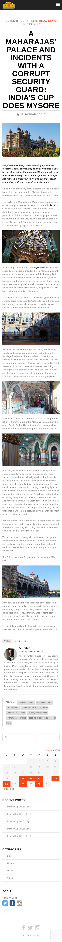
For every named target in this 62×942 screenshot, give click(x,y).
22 (31, 778)
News (52, 20)
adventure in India (26, 702)
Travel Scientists (35, 651)
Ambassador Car (29, 708)
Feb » (13, 789)
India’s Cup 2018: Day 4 (19, 821)
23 (39, 778)
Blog (43, 20)
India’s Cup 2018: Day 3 (19, 828)
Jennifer (28, 20)
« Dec (5, 789)
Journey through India (37, 713)
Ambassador (13, 708)
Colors (10, 863)
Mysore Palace (41, 267)
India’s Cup (52, 205)
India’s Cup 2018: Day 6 (19, 806)
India (23, 713)
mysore (23, 718)
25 (55, 778)
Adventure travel (44, 702)
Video (10, 878)
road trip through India (38, 718)
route (9, 202)
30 (39, 784)
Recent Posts (20, 641)
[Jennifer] (10, 654)
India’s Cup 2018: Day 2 (19, 836)
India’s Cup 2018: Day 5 (19, 814)
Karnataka (12, 718)
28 (23, 784)
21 (23, 778)
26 (6, 784)
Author (7, 641)
